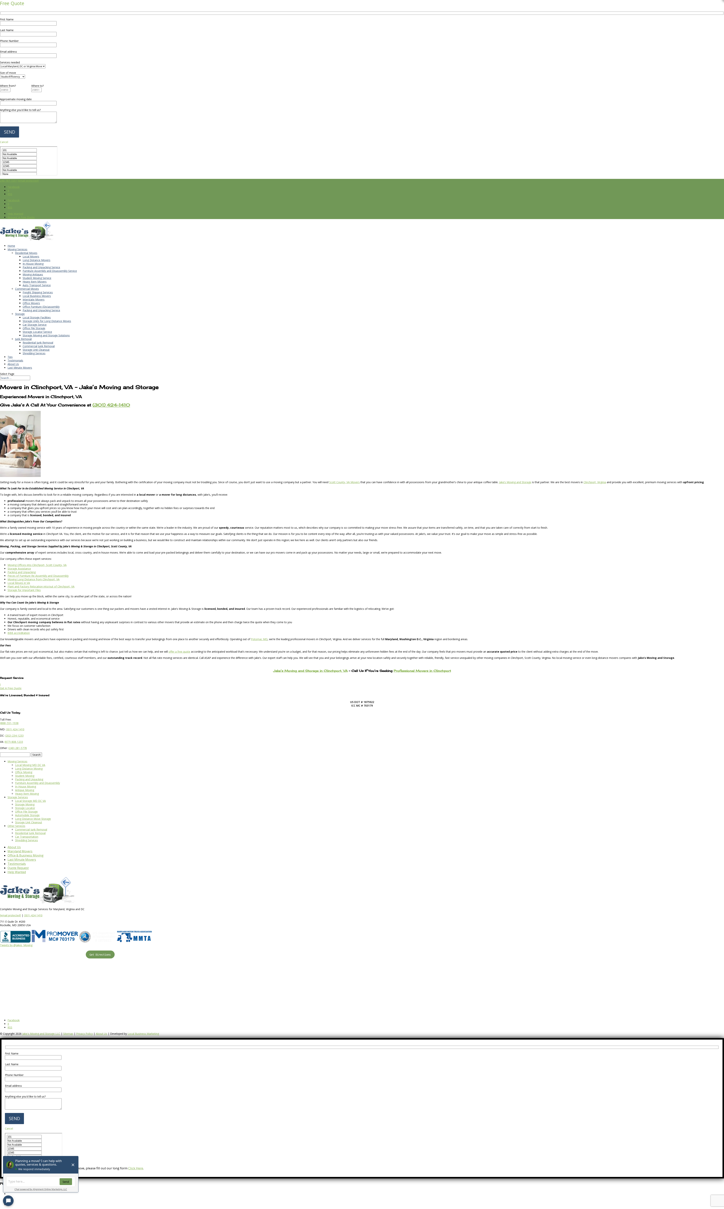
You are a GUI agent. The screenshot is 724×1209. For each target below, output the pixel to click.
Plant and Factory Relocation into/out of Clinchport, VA (41, 586)
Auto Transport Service (37, 285)
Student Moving (24, 776)
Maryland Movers (20, 851)
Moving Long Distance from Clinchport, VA (34, 579)
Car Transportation (26, 836)
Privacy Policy (84, 1033)
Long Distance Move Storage (33, 819)
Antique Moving (24, 790)
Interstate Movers (33, 299)
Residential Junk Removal (38, 342)
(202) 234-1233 (14, 735)
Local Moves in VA (19, 583)
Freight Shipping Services (38, 292)
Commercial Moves (27, 289)
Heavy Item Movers (35, 281)
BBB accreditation (19, 633)
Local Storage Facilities (37, 317)
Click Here (135, 1168)
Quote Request (18, 868)
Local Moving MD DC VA (30, 765)
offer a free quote (179, 651)
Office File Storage (34, 328)
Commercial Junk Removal (39, 346)
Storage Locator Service (37, 332)
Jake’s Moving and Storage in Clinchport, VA (310, 671)
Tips (10, 357)
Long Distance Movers (36, 260)
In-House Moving (33, 263)
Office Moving (23, 772)
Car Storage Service (35, 324)
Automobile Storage (27, 815)
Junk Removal (23, 339)
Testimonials (15, 360)
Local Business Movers (37, 296)
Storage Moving (25, 804)
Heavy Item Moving (27, 793)
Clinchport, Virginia (595, 482)
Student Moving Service (37, 278)
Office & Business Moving (26, 855)
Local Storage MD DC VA (30, 801)
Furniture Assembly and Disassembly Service (50, 271)
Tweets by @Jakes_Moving (16, 945)
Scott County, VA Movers (344, 482)
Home (11, 246)
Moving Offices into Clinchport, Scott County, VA (37, 565)
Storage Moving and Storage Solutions (46, 335)
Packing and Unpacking (22, 572)
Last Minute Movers (20, 367)
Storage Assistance (19, 568)
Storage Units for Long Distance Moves (47, 321)
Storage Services (18, 797)
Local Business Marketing (143, 1033)
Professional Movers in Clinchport (422, 671)
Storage (20, 314)
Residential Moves (26, 253)
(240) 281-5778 (17, 748)
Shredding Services (34, 353)
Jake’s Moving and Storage (515, 482)
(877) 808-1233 (14, 742)
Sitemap (68, 1033)
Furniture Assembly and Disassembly (37, 783)
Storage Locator (25, 808)
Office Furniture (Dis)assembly (41, 306)
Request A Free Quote (21, 217)
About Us (13, 364)
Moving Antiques (33, 274)
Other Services (16, 826)
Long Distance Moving (29, 768)
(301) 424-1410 (33, 915)
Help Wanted (15, 213)
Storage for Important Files (24, 590)
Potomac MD (259, 639)
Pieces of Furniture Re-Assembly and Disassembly (38, 576)
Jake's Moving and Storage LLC (41, 1033)
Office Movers (31, 303)
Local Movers (31, 256)
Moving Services (17, 249)
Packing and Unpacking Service (41, 267)
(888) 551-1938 (9, 723)
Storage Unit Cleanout (36, 349)
